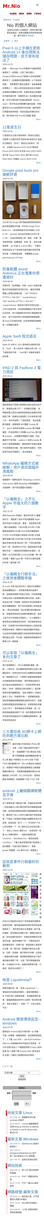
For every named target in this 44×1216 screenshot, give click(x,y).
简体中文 (7, 19)
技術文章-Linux (19, 1112)
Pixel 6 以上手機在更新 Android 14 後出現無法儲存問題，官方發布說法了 (21, 54)
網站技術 (14, 1165)
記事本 (7, 40)
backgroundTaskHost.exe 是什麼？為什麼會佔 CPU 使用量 (23, 1154)
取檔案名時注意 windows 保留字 (23, 1118)
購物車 (21, 13)
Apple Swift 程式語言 (19, 336)
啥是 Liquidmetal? (17, 980)
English (16, 19)
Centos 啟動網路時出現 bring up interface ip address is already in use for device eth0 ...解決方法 (24, 1128)
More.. (39, 119)
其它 (16, 40)
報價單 (29, 13)
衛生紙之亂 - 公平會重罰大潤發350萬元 (24, 1198)
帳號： (9, 1093)
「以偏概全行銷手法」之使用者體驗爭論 (20, 576)
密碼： (35, 1093)
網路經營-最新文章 (22, 1191)
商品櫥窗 (13, 13)
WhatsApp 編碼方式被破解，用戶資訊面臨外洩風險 (20, 467)
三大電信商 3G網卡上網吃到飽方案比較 (21, 734)
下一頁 (9, 1066)
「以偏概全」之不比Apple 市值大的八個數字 (20, 503)
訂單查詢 (37, 13)
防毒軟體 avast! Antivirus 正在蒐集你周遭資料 (21, 273)
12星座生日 (11, 127)
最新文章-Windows (22, 1138)
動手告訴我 (28, 35)
